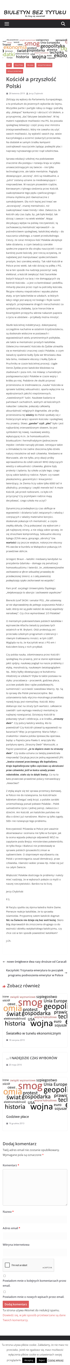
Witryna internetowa (16, 1245)
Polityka (19, 65)
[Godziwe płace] (35, 1079)
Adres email (11, 1228)
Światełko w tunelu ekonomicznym (33, 1033)
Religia (30, 65)
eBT (9, 65)
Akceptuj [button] (28, 1360)
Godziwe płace (17, 1116)
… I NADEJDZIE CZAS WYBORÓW (31, 1058)
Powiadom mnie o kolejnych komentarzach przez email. (34, 1283)
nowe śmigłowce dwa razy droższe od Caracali (36, 961)
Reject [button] (42, 1360)
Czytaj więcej (55, 1360)
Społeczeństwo (14, 71)
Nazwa (8, 1212)
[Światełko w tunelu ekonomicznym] (35, 996)
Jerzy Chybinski (36, 93)
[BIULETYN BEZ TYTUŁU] (35, 12)
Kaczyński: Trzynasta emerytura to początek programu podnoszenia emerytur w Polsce (34, 972)
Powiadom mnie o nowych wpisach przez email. (33, 1297)
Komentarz (11, 1165)
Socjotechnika (44, 65)
